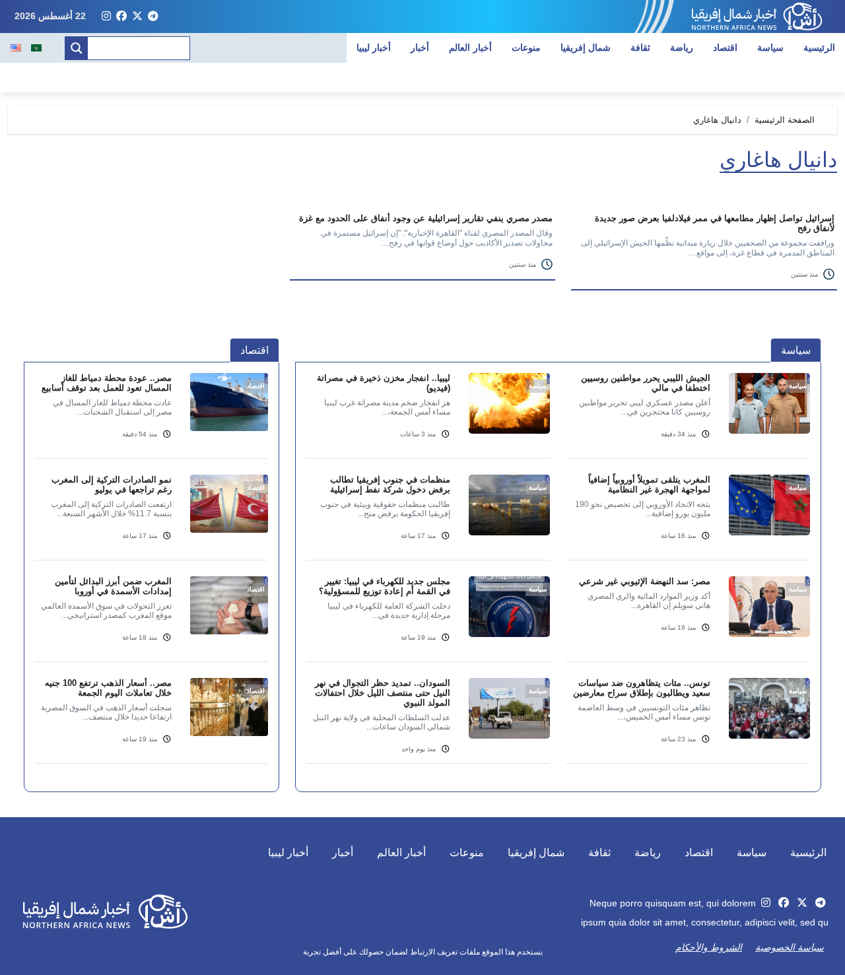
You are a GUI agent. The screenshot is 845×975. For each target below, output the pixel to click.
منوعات (526, 47)
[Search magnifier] (76, 48)
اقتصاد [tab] (254, 350)
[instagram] (106, 16)
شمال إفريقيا (585, 47)
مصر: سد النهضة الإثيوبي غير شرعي (644, 581)
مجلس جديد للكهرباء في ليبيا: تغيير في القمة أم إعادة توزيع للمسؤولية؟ (384, 586)
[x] (137, 16)
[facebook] (121, 16)
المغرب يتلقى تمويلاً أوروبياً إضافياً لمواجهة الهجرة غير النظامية (649, 484)
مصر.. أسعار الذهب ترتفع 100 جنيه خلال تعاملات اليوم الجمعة (108, 688)
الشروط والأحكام (708, 947)
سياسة (770, 47)
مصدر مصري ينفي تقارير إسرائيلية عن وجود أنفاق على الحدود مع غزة (426, 218)
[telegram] (153, 16)
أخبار (420, 47)
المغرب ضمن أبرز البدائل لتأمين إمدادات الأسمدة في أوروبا (113, 586)
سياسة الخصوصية (789, 947)
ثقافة (640, 47)
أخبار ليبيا (373, 47)
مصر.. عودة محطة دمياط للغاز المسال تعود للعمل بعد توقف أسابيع (107, 383)
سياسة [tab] (796, 350)
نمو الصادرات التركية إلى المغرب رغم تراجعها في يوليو (111, 484)
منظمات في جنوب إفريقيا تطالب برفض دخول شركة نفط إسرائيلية (390, 484)
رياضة (681, 47)
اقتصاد (725, 47)
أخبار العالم (470, 47)
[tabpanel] (558, 576)
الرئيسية (819, 47)
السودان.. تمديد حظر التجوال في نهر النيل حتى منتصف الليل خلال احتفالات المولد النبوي (382, 693)
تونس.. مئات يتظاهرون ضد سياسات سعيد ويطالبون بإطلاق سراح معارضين (641, 688)
